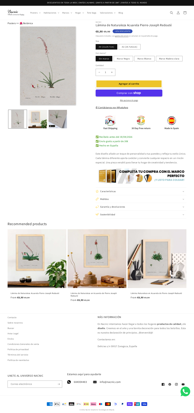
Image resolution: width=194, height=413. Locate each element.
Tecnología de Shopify (106, 410)
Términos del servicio (18, 354)
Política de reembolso (18, 360)
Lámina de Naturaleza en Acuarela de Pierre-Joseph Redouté (94, 294)
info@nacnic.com (110, 382)
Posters (12, 23)
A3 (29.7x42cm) (129, 46)
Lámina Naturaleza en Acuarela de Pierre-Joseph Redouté (156, 293)
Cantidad (100, 65)
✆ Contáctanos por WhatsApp (112, 107)
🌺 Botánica (26, 23)
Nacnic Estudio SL (91, 410)
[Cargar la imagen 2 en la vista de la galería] (37, 119)
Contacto (12, 317)
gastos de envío (122, 36)
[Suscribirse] (58, 384)
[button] (35, 13)
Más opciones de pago (129, 100)
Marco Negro (123, 58)
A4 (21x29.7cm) (106, 46)
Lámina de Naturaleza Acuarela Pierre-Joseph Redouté (35, 293)
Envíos (11, 338)
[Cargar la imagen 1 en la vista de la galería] (17, 119)
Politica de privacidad (18, 349)
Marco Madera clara (169, 58)
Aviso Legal (13, 333)
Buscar (11, 328)
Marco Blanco (144, 58)
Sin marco (104, 58)
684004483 (80, 382)
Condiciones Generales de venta (23, 344)
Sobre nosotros (15, 322)
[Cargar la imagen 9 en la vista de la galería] (57, 119)
